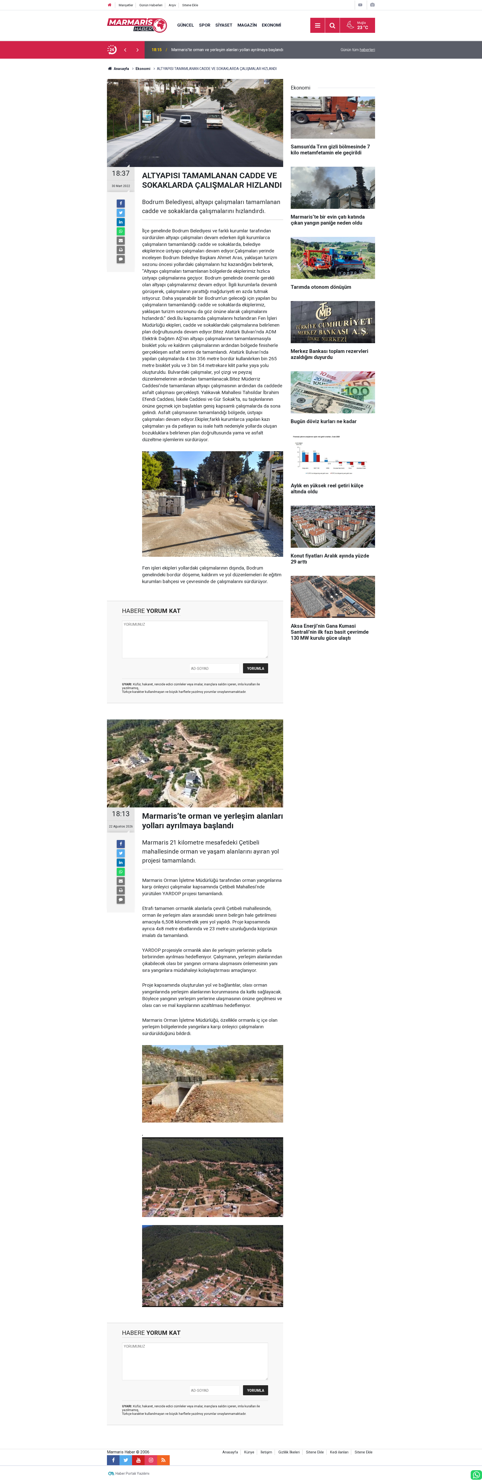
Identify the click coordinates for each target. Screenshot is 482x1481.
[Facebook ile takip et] (113, 1460)
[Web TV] (360, 5)
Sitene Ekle (190, 5)
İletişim (266, 1452)
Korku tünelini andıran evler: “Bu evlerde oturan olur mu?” (220, 49)
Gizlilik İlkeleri (289, 1452)
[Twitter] (121, 213)
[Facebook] (121, 204)
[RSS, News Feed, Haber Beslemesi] (163, 1460)
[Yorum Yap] (121, 259)
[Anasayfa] (109, 5)
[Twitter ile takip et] (125, 1460)
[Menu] (317, 25)
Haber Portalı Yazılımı (132, 1473)
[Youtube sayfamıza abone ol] (138, 1460)
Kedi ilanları (339, 1452)
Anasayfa (230, 1452)
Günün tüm (358, 49)
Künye (249, 1452)
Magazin (247, 25)
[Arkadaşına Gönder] (121, 241)
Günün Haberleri (150, 5)
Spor (204, 25)
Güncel (185, 25)
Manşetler (126, 5)
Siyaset (223, 25)
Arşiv (172, 5)
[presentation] (125, 50)
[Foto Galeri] (372, 5)
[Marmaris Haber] (137, 25)
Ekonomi (271, 25)
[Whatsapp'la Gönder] (121, 231)
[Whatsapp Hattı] (476, 1475)
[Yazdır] (121, 250)
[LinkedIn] (121, 222)
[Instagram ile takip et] (151, 1460)
